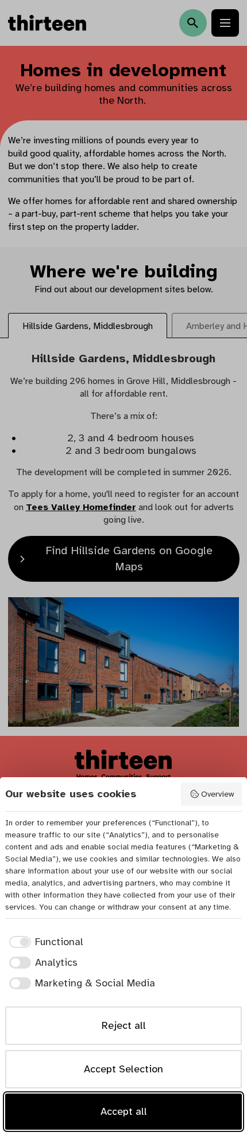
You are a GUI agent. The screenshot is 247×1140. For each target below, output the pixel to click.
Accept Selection (123, 1069)
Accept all (124, 1111)
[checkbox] (44, 942)
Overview (217, 794)
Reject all (124, 1025)
